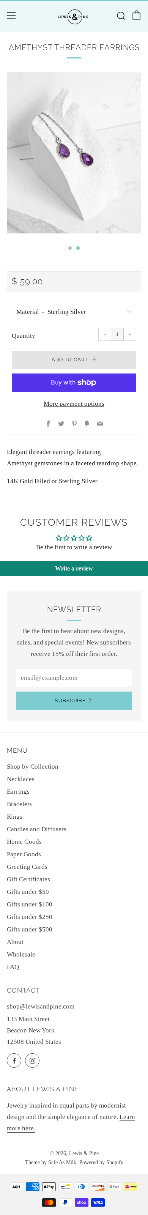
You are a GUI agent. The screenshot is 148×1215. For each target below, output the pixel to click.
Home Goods (24, 841)
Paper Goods (24, 854)
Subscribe (70, 700)
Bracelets (19, 804)
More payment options (74, 403)
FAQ (13, 967)
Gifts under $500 (29, 929)
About (15, 942)
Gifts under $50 (28, 891)
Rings (14, 816)
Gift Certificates (28, 879)
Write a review (74, 568)
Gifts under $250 (29, 916)
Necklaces (21, 779)
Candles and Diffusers (36, 829)
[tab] (70, 248)
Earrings (18, 791)
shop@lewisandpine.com (40, 1006)
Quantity (23, 335)
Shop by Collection (32, 766)
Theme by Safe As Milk (50, 1162)
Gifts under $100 (29, 904)
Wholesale (21, 954)
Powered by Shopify (101, 1162)
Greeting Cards (27, 866)
